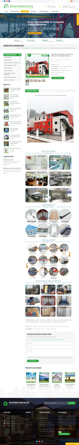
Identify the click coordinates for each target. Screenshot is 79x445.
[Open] (78, 19)
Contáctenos (55, 11)
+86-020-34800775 (51, 7)
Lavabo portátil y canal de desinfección (9, 74)
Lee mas (12, 91)
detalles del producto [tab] (31, 91)
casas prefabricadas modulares (46, 322)
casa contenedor (7, 57)
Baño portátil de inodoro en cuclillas (15, 149)
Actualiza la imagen (66, 431)
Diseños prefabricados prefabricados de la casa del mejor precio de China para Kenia (70, 385)
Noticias (27, 420)
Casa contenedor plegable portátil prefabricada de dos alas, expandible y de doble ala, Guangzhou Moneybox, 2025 (15, 89)
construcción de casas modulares (64, 320)
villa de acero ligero (8, 68)
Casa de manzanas (8, 70)
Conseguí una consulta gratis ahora (72, 444)
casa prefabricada (8, 60)
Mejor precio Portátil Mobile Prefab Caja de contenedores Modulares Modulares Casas (15, 109)
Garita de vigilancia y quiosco (10, 65)
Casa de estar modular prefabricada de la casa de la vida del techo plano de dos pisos (31, 385)
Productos (25, 11)
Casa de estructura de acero (10, 77)
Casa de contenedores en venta (46, 436)
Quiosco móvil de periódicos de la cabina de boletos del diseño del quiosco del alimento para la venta (15, 122)
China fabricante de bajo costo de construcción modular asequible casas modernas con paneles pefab (49, 326)
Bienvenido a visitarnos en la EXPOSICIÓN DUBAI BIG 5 (12, 168)
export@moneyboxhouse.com (69, 7)
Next (75, 369)
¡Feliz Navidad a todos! (8, 160)
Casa (6, 11)
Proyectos (33, 11)
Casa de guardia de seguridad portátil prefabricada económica (15, 129)
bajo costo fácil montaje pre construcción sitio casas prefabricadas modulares (47, 339)
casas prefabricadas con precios (60, 322)
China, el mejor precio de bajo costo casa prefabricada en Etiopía (44, 329)
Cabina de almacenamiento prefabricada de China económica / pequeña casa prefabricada (44, 385)
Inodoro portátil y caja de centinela (11, 62)
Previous (73, 369)
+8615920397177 (9, 426)
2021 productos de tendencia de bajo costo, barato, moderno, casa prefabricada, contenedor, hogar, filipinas (15, 102)
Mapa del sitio (29, 425)
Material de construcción (9, 80)
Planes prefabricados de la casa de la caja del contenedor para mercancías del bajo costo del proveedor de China (15, 116)
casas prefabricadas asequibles (32, 322)
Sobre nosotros (14, 11)
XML (26, 427)
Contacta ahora (57, 78)
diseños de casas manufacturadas (47, 425)
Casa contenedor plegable (45, 422)
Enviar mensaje (33, 361)
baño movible (42, 420)
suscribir (71, 403)
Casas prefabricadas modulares (46, 431)
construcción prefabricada (51, 320)
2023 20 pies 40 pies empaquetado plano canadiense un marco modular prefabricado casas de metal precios (15, 95)
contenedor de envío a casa (46, 429)
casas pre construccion (40, 320)
